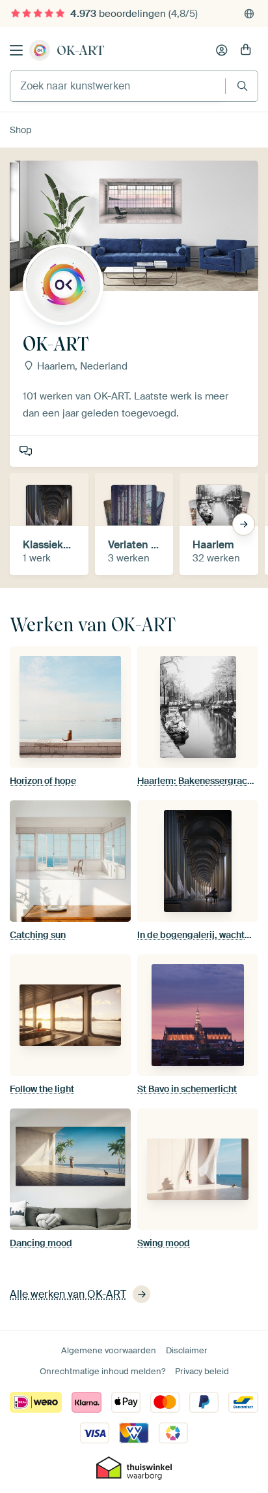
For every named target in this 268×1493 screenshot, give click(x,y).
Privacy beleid (202, 1371)
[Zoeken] (242, 86)
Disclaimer (187, 1350)
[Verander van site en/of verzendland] (249, 14)
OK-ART (80, 50)
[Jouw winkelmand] (246, 50)
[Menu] (16, 50)
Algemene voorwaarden (108, 1350)
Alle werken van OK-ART (68, 1294)
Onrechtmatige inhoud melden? (102, 1371)
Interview (27, 451)
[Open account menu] (221, 50)
